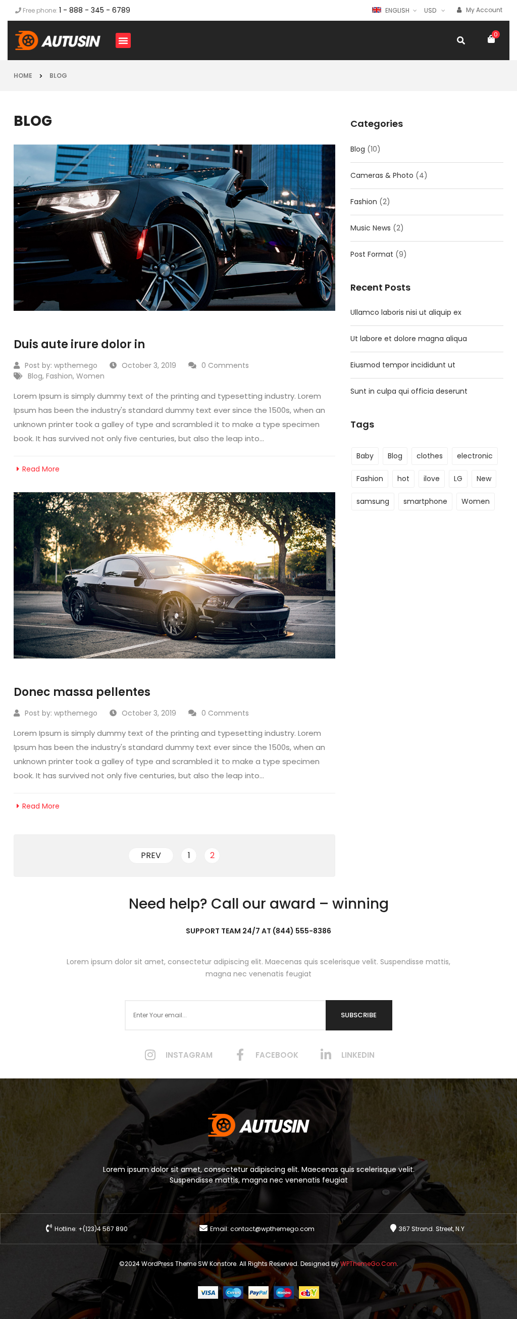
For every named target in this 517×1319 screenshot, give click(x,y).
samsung (372, 501)
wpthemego (75, 365)
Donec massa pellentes (82, 692)
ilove (432, 479)
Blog (58, 75)
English (397, 10)
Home (23, 75)
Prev (151, 855)
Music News (370, 228)
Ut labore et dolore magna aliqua (408, 339)
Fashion (59, 376)
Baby (365, 456)
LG (458, 479)
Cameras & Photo (381, 175)
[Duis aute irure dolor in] (174, 228)
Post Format (371, 254)
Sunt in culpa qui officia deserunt (409, 391)
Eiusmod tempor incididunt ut (402, 365)
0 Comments (225, 365)
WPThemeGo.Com (368, 1263)
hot (403, 479)
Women (90, 376)
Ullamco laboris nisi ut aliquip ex (405, 312)
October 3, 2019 (149, 365)
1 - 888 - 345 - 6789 (94, 10)
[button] (123, 40)
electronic (475, 456)
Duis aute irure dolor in (79, 344)
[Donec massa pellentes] (174, 575)
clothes (430, 456)
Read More (41, 469)
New (484, 479)
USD (430, 10)
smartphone (425, 501)
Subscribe (359, 1015)
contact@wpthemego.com (272, 1228)
